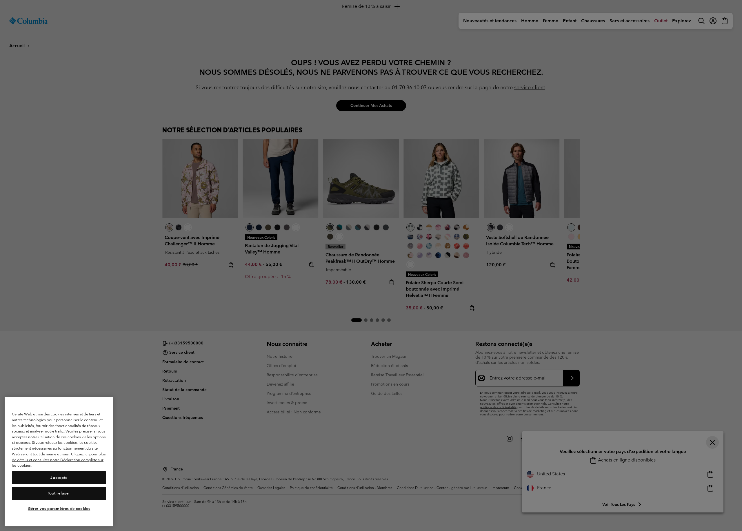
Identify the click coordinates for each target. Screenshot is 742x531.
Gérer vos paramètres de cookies (59, 508)
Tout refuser (59, 493)
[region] (59, 461)
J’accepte (59, 477)
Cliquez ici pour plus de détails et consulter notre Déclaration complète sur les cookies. (59, 460)
